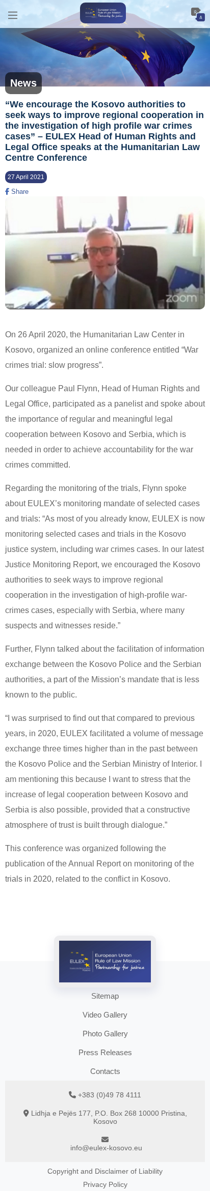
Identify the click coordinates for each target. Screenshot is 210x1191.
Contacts (105, 1071)
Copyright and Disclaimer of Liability (105, 1171)
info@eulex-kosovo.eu (106, 1148)
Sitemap (105, 996)
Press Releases (105, 1052)
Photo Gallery (105, 1033)
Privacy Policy (105, 1184)
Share (19, 191)
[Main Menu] (12, 14)
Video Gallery (105, 1014)
